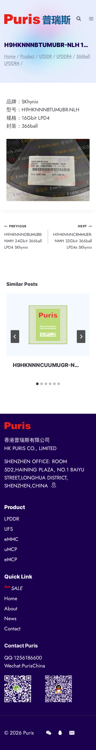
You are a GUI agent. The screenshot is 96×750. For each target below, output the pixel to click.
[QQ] (60, 733)
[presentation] (48, 325)
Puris (28, 732)
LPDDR (11, 518)
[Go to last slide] (15, 336)
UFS (8, 529)
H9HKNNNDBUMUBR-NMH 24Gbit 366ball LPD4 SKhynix (23, 237)
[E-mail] (72, 733)
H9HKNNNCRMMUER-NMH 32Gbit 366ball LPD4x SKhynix (72, 237)
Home (10, 598)
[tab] (37, 383)
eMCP (10, 559)
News (10, 618)
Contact (12, 628)
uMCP (10, 549)
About (10, 608)
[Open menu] (91, 18)
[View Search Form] (78, 19)
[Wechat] (48, 733)
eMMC (11, 539)
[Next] (81, 336)
